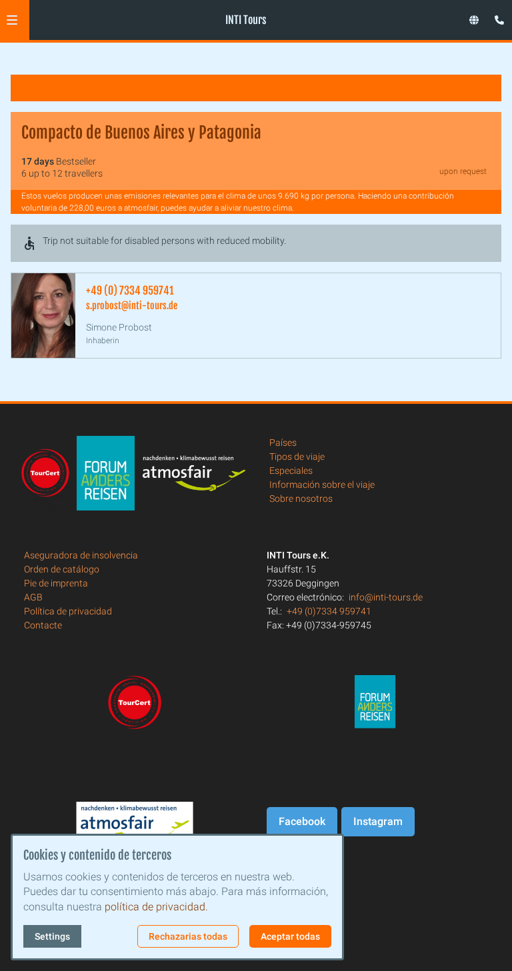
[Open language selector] (474, 20)
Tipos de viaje (297, 456)
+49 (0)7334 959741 (329, 611)
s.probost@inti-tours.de (131, 305)
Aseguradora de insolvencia (81, 555)
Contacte (43, 625)
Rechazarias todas (188, 936)
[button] (12, 20)
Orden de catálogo (61, 569)
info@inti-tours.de (386, 597)
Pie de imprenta (56, 583)
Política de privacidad (68, 611)
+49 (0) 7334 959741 (129, 290)
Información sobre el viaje (322, 484)
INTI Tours (245, 20)
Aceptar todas (290, 936)
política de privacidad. (156, 906)
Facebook (302, 821)
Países (283, 442)
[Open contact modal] (496, 16)
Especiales (291, 470)
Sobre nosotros (301, 498)
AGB (33, 597)
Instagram (378, 821)
